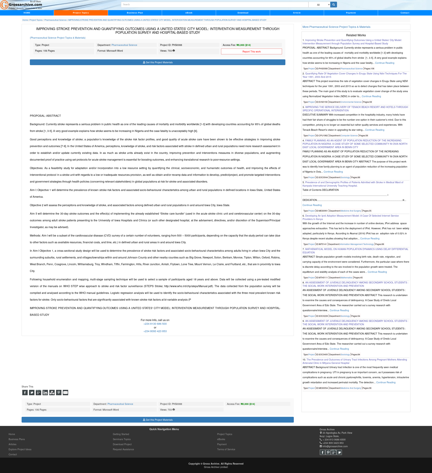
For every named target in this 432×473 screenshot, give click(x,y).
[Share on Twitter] (31, 392)
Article (297, 13)
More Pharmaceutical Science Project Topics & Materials (336, 27)
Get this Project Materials (159, 62)
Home (12, 434)
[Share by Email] (65, 392)
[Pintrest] (328, 452)
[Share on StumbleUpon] (52, 392)
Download (243, 13)
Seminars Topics (122, 439)
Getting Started (121, 434)
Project (311, 68)
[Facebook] (322, 452)
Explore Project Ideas (20, 449)
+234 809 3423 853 (333, 442)
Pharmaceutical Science (124, 45)
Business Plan (135, 13)
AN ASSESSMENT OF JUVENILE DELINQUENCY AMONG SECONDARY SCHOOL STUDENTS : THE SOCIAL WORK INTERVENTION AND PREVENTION (355, 284)
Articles (12, 444)
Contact (405, 13)
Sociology (345, 177)
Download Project (122, 444)
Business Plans (17, 439)
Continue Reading (384, 63)
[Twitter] (339, 452)
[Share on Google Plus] (38, 392)
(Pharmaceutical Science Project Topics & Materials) (58, 37)
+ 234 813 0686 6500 (334, 439)
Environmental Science (351, 102)
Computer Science (349, 135)
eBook (189, 13)
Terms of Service (226, 449)
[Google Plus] (333, 452)
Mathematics (346, 277)
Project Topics (81, 13)
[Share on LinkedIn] (45, 392)
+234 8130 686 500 (155, 324)
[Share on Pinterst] (58, 392)
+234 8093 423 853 (155, 331)
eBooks (221, 439)
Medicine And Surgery (351, 210)
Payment (351, 13)
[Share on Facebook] (25, 392)
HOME (27, 13)
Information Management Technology (357, 244)
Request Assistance (123, 449)
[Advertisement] (131, 88)
